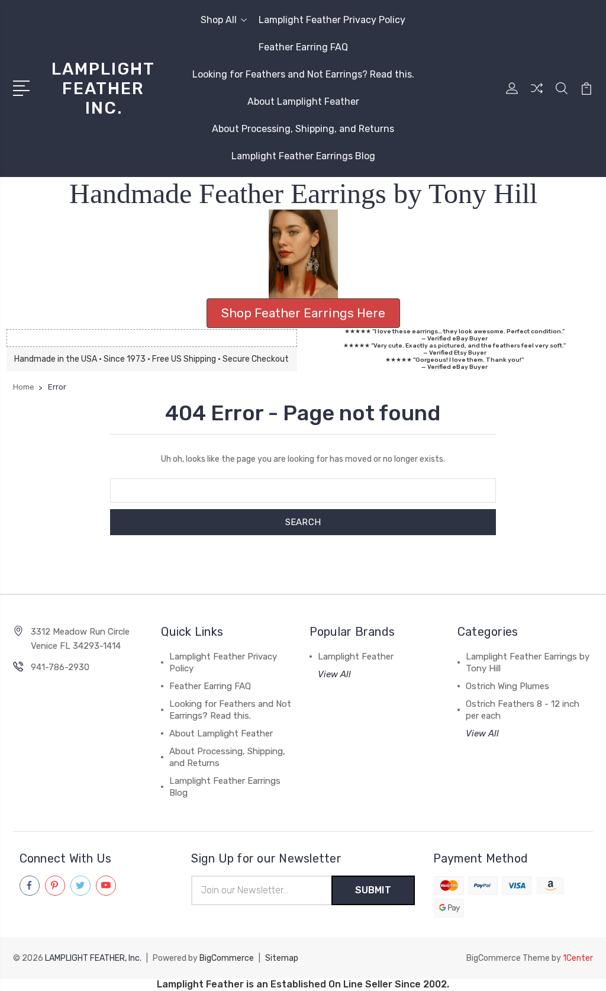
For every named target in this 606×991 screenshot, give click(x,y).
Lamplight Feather (356, 656)
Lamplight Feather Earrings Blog (303, 156)
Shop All (219, 19)
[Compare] (536, 95)
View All (334, 674)
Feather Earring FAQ (303, 47)
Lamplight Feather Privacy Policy (332, 19)
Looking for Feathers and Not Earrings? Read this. (303, 74)
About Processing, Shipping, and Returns (303, 128)
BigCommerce (226, 958)
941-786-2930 (60, 667)
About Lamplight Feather (303, 101)
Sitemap (281, 958)
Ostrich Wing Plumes (507, 686)
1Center (578, 958)
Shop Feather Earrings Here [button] (303, 312)
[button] (303, 254)
